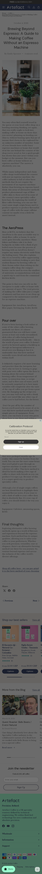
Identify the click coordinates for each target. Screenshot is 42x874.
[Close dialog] (40, 420)
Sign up (21, 442)
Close (21, 447)
